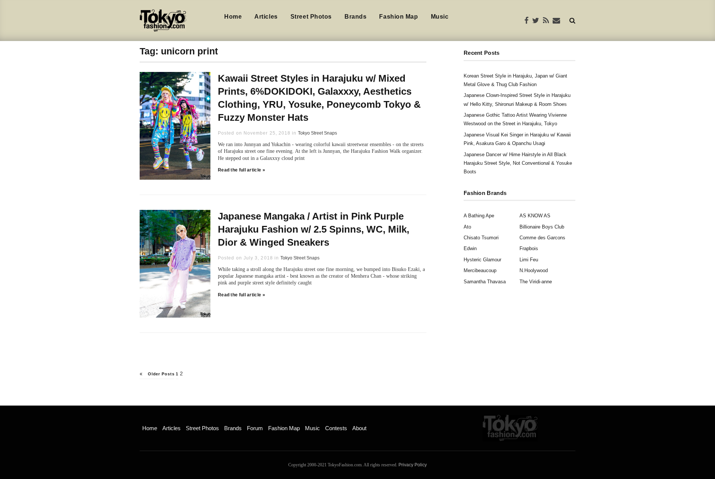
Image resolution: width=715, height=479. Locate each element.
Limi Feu (528, 259)
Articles (265, 16)
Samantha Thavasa (485, 281)
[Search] (572, 20)
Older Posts (160, 374)
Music (440, 16)
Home (233, 16)
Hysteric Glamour (482, 259)
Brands (355, 16)
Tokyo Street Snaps (317, 133)
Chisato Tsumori (481, 237)
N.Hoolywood (533, 270)
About (359, 428)
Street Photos (311, 16)
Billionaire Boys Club (541, 227)
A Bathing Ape (479, 215)
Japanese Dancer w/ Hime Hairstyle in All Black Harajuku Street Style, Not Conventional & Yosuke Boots (518, 163)
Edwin (470, 248)
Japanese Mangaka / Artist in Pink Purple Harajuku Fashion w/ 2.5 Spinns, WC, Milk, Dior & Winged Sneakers (313, 229)
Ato (467, 227)
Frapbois (528, 248)
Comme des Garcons (542, 237)
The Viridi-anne (535, 281)
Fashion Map (398, 16)
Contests (336, 428)
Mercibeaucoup (480, 270)
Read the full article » (241, 170)
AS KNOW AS (534, 215)
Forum (255, 428)
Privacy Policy (412, 464)
